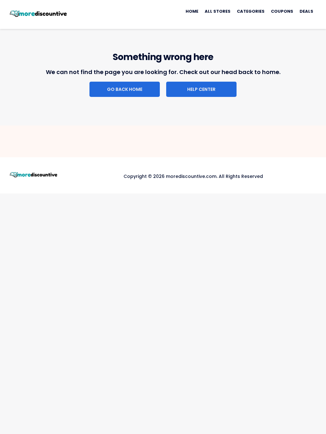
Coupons (282, 11)
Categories (251, 11)
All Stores (217, 11)
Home (192, 11)
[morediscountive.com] (38, 14)
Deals (306, 11)
